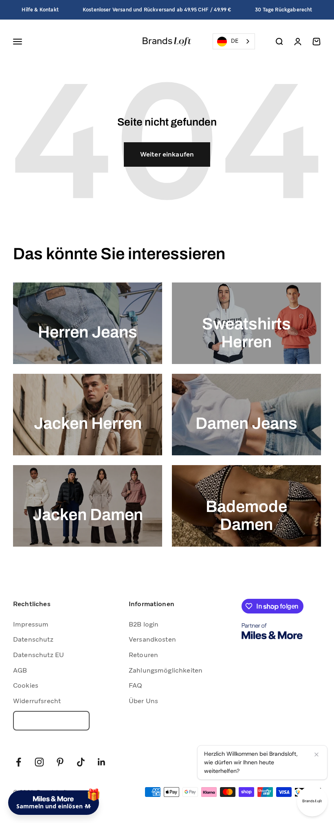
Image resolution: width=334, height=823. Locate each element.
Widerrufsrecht (37, 701)
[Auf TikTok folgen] (80, 762)
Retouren (143, 655)
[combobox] (234, 41)
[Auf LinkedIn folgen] (101, 762)
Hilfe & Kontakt (40, 10)
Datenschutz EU (38, 655)
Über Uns (143, 701)
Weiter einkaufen (167, 154)
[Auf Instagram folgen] (39, 762)
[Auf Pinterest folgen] (60, 762)
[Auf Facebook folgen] (18, 762)
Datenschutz (33, 639)
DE (234, 41)
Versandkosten (152, 639)
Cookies (25, 685)
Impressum (30, 624)
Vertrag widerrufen (51, 721)
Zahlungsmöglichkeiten (165, 670)
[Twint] (308, 792)
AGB (20, 670)
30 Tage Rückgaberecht (283, 10)
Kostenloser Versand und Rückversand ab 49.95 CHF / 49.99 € (157, 10)
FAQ (135, 685)
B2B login (143, 624)
